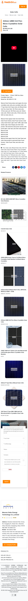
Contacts (3, 570)
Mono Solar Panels (21, 158)
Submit (6, 481)
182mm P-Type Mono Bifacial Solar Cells (12, 383)
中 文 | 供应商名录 (5, 565)
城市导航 (20, 570)
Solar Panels (6, 557)
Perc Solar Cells (22, 156)
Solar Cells (20, 15)
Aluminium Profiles (16, 576)
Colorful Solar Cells (6, 228)
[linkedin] (21, 167)
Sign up (23, 6)
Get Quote (8, 91)
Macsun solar (13, 15)
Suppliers (18, 568)
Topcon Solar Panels (12, 156)
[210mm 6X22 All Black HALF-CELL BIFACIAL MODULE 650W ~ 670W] (14, 276)
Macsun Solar (4, 155)
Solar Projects (7, 559)
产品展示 (24, 570)
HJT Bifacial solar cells (14, 155)
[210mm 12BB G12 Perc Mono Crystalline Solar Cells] (14, 75)
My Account (9, 570)
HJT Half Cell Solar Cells (7, 153)
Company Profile (11, 544)
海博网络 (13, 565)
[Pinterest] (19, 167)
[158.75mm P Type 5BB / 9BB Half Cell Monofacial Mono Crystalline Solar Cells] (14, 398)
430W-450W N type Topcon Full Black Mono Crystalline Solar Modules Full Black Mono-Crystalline (13, 259)
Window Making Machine (21, 573)
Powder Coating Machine (7, 574)
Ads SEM (20, 566)
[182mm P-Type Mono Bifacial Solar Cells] (14, 369)
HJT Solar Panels (22, 151)
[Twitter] (16, 167)
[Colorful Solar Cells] (14, 215)
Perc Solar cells (7, 148)
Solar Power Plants (12, 149)
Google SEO (14, 566)
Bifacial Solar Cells (17, 148)
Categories (12, 568)
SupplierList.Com (12, 590)
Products (4, 551)
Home (6, 15)
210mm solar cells (19, 153)
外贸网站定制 (20, 565)
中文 (14, 571)
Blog (26, 568)
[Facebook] (13, 167)
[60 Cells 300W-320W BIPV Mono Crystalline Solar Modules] (14, 186)
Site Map (15, 570)
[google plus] (24, 167)
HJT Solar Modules (12, 151)
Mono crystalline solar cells (8, 158)
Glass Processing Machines (7, 573)
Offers (22, 568)
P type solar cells (14, 160)
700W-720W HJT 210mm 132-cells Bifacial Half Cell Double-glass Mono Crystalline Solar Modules (14, 352)
